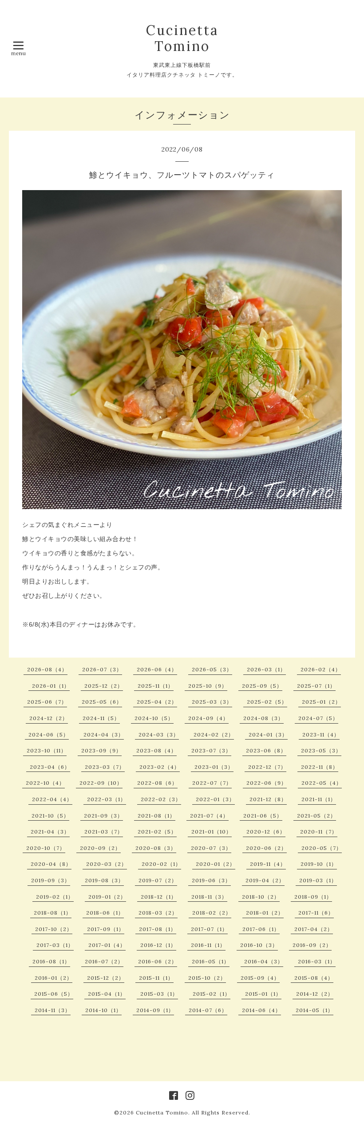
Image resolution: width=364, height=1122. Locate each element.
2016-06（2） (157, 961)
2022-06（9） (266, 782)
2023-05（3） (321, 750)
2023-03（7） (105, 767)
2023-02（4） (159, 767)
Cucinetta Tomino (182, 38)
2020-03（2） (106, 864)
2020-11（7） (318, 831)
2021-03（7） (103, 831)
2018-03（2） (158, 912)
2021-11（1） (318, 799)
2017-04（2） (313, 929)
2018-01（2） (265, 912)
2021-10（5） (50, 815)
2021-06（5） (262, 815)
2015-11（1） (156, 977)
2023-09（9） (101, 750)
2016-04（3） (263, 961)
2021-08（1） (156, 815)
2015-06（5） (53, 993)
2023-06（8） (266, 750)
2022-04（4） (52, 799)
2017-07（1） (209, 929)
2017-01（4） (107, 945)
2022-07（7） (212, 782)
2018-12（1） (159, 896)
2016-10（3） (259, 945)
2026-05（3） (212, 669)
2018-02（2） (211, 912)
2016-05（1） (210, 961)
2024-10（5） (154, 718)
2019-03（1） (318, 880)
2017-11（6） (316, 912)
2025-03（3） (212, 701)
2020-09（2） (100, 848)
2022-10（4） (45, 782)
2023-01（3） (213, 767)
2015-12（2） (105, 977)
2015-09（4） (260, 977)
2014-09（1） (155, 1010)
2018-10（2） (261, 896)
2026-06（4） (157, 669)
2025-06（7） (47, 701)
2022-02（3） (161, 799)
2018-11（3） (209, 896)
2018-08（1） (52, 912)
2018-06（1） (105, 912)
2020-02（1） (161, 864)
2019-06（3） (211, 880)
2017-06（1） (261, 929)
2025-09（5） (262, 685)
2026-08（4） (47, 669)
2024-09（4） (208, 718)
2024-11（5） (101, 718)
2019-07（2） (157, 880)
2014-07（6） (208, 1010)
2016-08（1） (51, 961)
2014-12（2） (314, 993)
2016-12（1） (158, 945)
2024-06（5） (48, 734)
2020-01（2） (215, 864)
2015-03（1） (159, 993)
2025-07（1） (316, 685)
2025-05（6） (102, 701)
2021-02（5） (157, 831)
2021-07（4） (209, 815)
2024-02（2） (214, 734)
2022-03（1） (106, 799)
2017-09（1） (105, 929)
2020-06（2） (266, 848)
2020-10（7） (45, 848)
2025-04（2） (157, 701)
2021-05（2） (316, 815)
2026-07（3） (102, 669)
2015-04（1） (107, 993)
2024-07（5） (318, 718)
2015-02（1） (211, 993)
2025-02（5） (267, 701)
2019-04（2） (265, 880)
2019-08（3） (104, 880)
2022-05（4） (321, 782)
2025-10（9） (207, 685)
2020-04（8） (51, 864)
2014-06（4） (261, 1010)
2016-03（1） (317, 961)
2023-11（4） (321, 734)
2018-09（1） (313, 896)
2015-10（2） (207, 977)
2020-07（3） (211, 848)
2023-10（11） (47, 750)
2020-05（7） (321, 848)
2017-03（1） (55, 945)
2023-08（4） (156, 750)
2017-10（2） (53, 929)
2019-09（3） (50, 880)
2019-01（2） (107, 896)
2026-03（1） (266, 669)
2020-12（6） (265, 831)
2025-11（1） (156, 685)
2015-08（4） (313, 977)
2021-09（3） (103, 815)
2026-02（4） (321, 669)
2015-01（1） (263, 993)
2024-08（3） (263, 718)
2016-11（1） (208, 945)
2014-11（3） (53, 1010)
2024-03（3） (158, 734)
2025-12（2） (103, 685)
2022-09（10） (101, 782)
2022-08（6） (157, 782)
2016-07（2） (104, 961)
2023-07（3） (211, 750)
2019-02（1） (55, 896)
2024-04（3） (103, 734)
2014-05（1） (314, 1010)
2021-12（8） (268, 799)
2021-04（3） (50, 831)
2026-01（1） (51, 685)
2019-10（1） (319, 864)
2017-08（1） (157, 929)
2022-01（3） (215, 799)
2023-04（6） (50, 767)
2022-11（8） (319, 767)
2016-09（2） (312, 945)
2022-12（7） (267, 767)
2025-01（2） (321, 701)
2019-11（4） (268, 864)
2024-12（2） (48, 718)
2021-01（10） (211, 831)
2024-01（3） (268, 734)
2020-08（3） (155, 848)
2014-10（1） (103, 1010)
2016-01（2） (53, 977)
